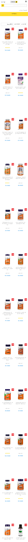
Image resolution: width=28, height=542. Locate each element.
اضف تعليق (20, 47)
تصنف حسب (17, 24)
